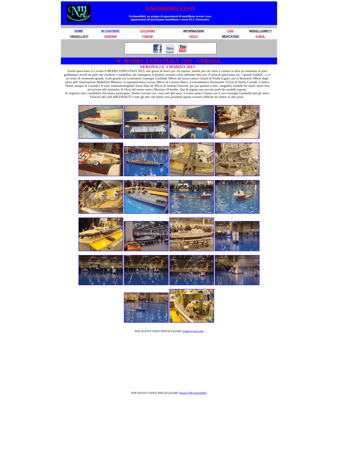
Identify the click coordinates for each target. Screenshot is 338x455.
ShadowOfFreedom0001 (193, 392)
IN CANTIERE (110, 31)
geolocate (260, 14)
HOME (78, 31)
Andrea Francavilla (193, 331)
